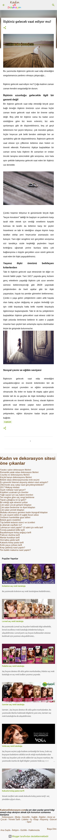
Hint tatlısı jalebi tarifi (9, 540)
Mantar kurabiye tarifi (10, 537)
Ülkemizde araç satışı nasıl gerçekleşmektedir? (22, 485)
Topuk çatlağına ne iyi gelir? (13, 500)
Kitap (36, 819)
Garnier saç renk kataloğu (13, 704)
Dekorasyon (7, 817)
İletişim (15, 830)
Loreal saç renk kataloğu (12, 621)
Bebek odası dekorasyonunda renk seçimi (19, 480)
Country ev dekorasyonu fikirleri (15, 475)
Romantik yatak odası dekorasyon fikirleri (19, 472)
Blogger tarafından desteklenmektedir (30, 836)
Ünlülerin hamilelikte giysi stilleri (15, 517)
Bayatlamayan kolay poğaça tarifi (15, 532)
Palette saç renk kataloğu (13, 666)
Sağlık (34, 817)
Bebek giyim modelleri (10, 520)
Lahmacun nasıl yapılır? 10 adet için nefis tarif (21, 527)
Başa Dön (51, 829)
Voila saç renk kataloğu (12, 746)
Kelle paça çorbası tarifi (11, 545)
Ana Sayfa (5, 830)
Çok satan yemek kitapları (12, 510)
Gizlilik (23, 830)
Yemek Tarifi (14, 819)
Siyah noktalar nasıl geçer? (13, 490)
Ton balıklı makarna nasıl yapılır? (15, 550)
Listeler (25, 819)
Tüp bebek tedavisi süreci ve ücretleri (17, 522)
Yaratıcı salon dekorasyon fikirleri (15, 470)
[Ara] (53, 5)
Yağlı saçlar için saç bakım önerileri (16, 495)
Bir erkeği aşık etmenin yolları (14, 502)
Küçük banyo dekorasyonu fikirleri (16, 477)
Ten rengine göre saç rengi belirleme (17, 497)
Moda (17, 817)
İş (31, 819)
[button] (4, 28)
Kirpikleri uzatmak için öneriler (14, 492)
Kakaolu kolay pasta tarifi (12, 542)
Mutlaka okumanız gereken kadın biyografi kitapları (24, 512)
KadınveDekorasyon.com (13, 810)
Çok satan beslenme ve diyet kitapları (17, 507)
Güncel (53, 819)
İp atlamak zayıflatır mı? (11, 525)
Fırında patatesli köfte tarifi (12, 530)
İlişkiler (7, 422)
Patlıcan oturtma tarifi (10, 535)
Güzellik (26, 817)
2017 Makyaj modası (9, 487)
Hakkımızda (34, 830)
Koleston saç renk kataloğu (14, 586)
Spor (29, 822)
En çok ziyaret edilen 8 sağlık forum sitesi (19, 515)
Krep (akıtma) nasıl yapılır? (12, 547)
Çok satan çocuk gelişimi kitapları (15, 505)
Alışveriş (44, 819)
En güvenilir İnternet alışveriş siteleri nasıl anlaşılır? (24, 482)
